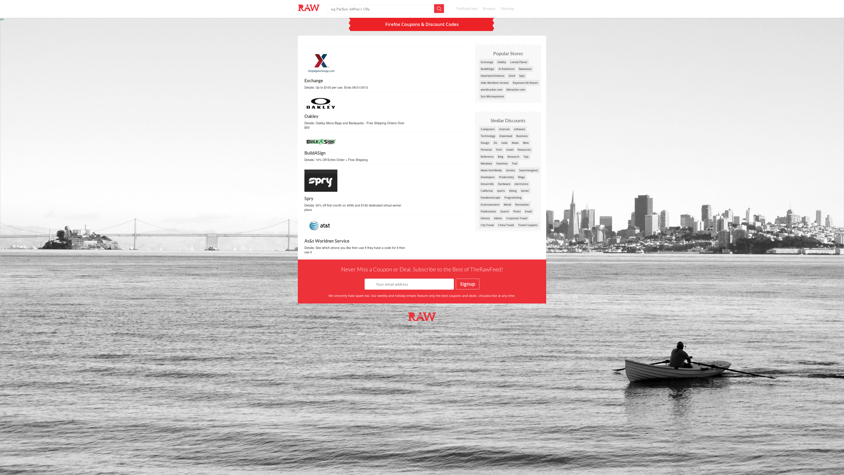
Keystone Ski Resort (525, 83)
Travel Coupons (528, 225)
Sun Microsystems (492, 96)
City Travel (487, 225)
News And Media (491, 170)
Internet (504, 129)
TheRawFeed (467, 9)
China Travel (506, 225)
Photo (517, 211)
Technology (488, 136)
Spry (522, 76)
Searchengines (528, 170)
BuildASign (487, 69)
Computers (488, 129)
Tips (526, 157)
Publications (488, 211)
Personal (486, 150)
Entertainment (490, 204)
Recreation (522, 204)
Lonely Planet (518, 62)
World (507, 204)
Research (513, 157)
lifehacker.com (515, 89)
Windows (486, 163)
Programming (513, 197)
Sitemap (507, 9)
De (495, 143)
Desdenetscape (490, 197)
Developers (488, 177)
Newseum (525, 69)
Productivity (506, 177)
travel (509, 150)
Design (485, 143)
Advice (498, 218)
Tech (499, 150)
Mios (526, 143)
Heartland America (492, 76)
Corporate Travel (516, 218)
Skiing (513, 191)
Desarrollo (487, 184)
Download (505, 136)
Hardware (504, 184)
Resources (524, 150)
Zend (512, 76)
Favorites (502, 163)
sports (501, 191)
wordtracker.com (491, 89)
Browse (489, 9)
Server (525, 191)
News (515, 143)
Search (504, 211)
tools (504, 143)
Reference (487, 157)
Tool (514, 163)
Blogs (521, 177)
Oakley (501, 62)
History (485, 218)
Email (528, 211)
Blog (500, 157)
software (519, 129)
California (487, 191)
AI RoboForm (506, 69)
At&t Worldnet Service (495, 83)
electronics (521, 184)
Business (522, 136)
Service (510, 170)
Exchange (487, 62)
